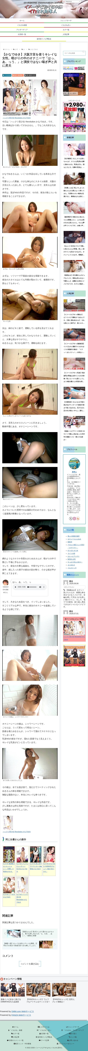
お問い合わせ (73, 1040)
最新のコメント (73, 575)
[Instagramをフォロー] (74, 518)
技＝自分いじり (31, 75)
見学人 (74, 472)
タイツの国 (71, 553)
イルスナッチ (72, 568)
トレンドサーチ (73, 1027)
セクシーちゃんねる (74, 539)
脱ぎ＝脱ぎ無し (18, 75)
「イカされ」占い (44, 1030)
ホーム (16, 1027)
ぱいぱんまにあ (73, 550)
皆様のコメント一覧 (16, 1040)
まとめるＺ (71, 565)
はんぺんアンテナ (74, 556)
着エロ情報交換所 (74, 536)
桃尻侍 (70, 542)
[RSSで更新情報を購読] (78, 518)
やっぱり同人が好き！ (75, 562)
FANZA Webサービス (21, 1015)
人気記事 (16, 1037)
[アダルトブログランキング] (79, 68)
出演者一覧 (45, 1033)
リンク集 (70, 530)
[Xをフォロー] (71, 518)
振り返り (73, 1033)
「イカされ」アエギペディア (73, 1030)
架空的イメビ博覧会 (44, 1037)
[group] (12, 993)
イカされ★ (7, 75)
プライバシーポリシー (66, 1044)
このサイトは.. (45, 1027)
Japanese (68, 1)
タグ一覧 (16, 1033)
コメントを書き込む (30, 964)
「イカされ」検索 (15, 1030)
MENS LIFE (72, 559)
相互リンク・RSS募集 (23, 1044)
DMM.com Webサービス (22, 1011)
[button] (83, 51)
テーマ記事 (45, 1040)
